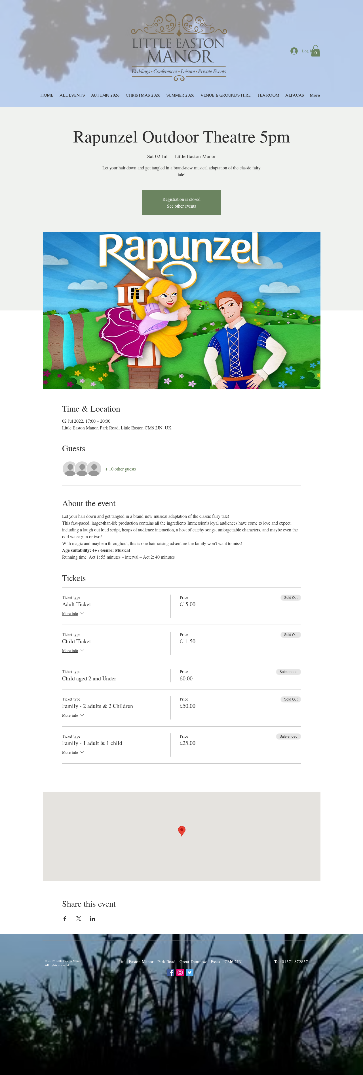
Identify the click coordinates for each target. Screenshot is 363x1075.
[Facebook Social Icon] (170, 972)
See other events (181, 206)
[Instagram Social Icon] (180, 972)
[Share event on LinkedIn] (92, 918)
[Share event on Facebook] (64, 918)
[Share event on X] (78, 918)
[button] (315, 51)
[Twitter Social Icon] (189, 972)
